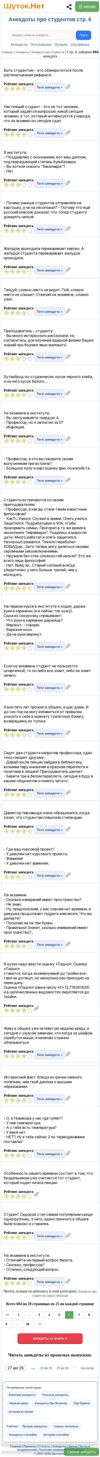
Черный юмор (18, 1403)
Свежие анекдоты (81, 1452)
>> (40, 1324)
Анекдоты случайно (23, 1434)
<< (8, 1315)
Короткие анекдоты (22, 1395)
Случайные (80, 44)
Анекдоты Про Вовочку (51, 1403)
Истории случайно (56, 1434)
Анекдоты (19, 44)
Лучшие (61, 44)
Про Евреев (82, 1403)
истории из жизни (21, 1411)
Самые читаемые (66, 1426)
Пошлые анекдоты (55, 1395)
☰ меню (87, 6)
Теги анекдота (49, 87)
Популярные (41, 44)
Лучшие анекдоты (34, 1426)
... (29, 1315)
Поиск (83, 35)
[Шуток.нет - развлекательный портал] (24, 10)
